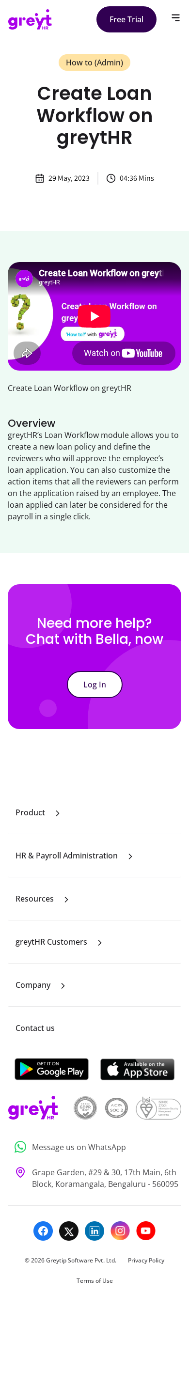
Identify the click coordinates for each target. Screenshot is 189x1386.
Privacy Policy (146, 1260)
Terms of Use (95, 1281)
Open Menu (176, 18)
